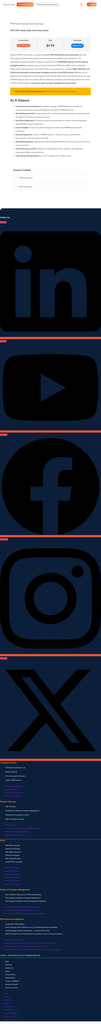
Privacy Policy (10, 974)
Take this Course (77, 45)
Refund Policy (10, 978)
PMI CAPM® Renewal (13, 858)
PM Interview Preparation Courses (17, 815)
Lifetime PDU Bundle (12, 849)
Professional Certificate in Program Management (22, 811)
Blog (7, 961)
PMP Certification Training (14, 819)
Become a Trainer (11, 988)
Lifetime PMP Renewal (13, 780)
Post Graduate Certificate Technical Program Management (25, 901)
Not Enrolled (23, 45)
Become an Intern (11, 984)
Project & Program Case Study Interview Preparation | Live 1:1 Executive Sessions (34, 934)
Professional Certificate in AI (15, 768)
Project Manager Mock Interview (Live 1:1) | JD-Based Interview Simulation (31, 927)
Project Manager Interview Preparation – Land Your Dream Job (27, 930)
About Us (8, 965)
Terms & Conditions (12, 981)
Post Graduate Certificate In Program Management (23, 898)
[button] (29, 4)
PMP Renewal (10, 806)
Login (92, 4)
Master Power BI (11, 772)
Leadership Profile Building (14, 924)
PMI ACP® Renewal (12, 855)
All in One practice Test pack (15, 776)
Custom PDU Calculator (13, 862)
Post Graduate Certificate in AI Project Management (23, 894)
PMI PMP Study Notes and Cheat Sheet (60, 91)
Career (7, 971)
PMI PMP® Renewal (12, 845)
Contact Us (9, 968)
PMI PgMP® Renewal (13, 852)
